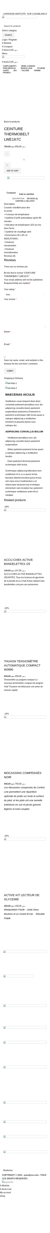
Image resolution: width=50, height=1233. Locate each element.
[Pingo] (18, 989)
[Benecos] (25, 1127)
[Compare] (7, 554)
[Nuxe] (25, 1159)
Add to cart (12, 171)
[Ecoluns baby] (25, 1083)
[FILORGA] (25, 1033)
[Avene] (25, 1142)
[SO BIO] (25, 962)
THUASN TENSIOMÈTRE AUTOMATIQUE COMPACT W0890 (22, 665)
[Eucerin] (25, 1053)
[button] (7, 596)
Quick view (7, 603)
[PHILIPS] (25, 1015)
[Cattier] (25, 1110)
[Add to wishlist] (7, 589)
